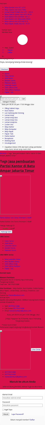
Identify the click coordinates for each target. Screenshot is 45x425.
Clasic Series (9, 76)
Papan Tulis (9, 92)
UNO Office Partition (12, 90)
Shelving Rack (10, 141)
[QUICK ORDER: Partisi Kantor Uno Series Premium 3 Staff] (1, 215)
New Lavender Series (12, 259)
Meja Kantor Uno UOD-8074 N (16, 21)
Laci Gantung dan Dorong (14, 113)
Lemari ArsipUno (11, 122)
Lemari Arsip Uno (11, 120)
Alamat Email (7, 394)
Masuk (5, 414)
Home (7, 73)
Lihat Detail (36, 349)
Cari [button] (23, 99)
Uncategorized (10, 143)
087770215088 (14, 306)
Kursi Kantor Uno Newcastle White (17, 19)
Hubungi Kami (6, 232)
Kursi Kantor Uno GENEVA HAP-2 (17, 17)
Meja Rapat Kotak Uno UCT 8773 (17, 23)
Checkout (4, 69)
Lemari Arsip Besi (11, 117)
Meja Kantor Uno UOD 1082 (15, 10)
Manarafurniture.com (16, 295)
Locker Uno (9, 124)
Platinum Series (10, 83)
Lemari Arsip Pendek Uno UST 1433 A (19, 12)
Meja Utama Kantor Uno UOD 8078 (18, 14)
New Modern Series (12, 261)
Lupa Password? (17, 414)
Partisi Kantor (10, 136)
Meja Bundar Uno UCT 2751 (15, 7)
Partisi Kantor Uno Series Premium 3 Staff (15, 218)
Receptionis (9, 138)
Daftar (32, 420)
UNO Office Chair (11, 87)
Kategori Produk (8, 102)
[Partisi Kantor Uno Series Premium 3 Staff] (15, 194)
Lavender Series (10, 85)
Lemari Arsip (9, 115)
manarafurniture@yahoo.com (20, 311)
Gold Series (9, 78)
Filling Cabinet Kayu (12, 108)
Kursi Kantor (9, 110)
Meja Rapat (9, 131)
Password (6, 402)
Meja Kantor (9, 127)
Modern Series (10, 80)
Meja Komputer (10, 129)
